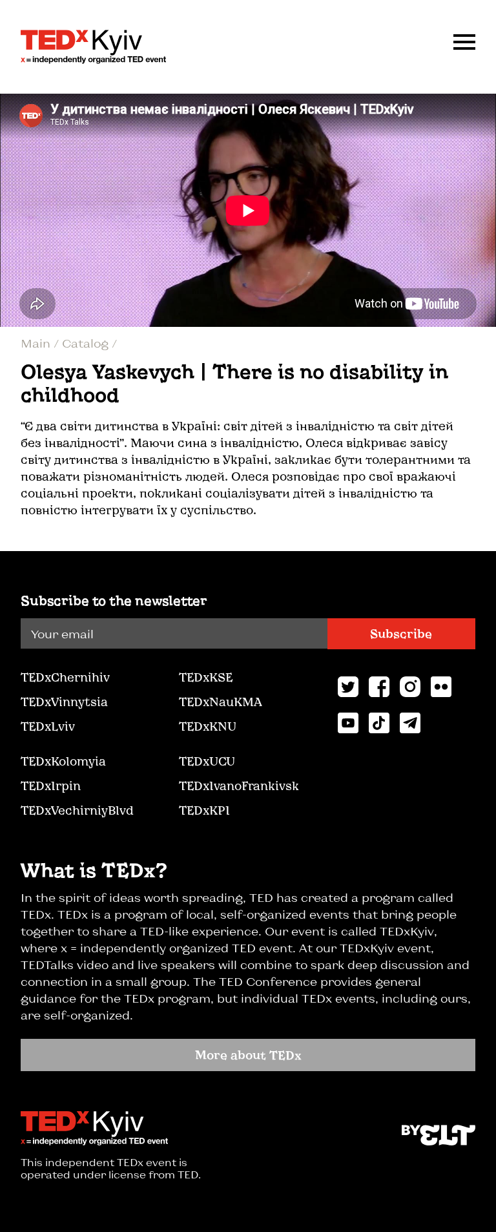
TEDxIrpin (51, 785)
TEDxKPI (204, 810)
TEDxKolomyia (63, 761)
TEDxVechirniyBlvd (77, 810)
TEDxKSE (205, 677)
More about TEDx (248, 1055)
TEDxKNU (207, 726)
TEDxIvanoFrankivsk (239, 785)
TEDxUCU (207, 761)
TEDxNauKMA (220, 701)
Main (37, 343)
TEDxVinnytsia (64, 701)
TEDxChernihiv (65, 677)
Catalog (87, 343)
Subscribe (401, 634)
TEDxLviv (48, 726)
